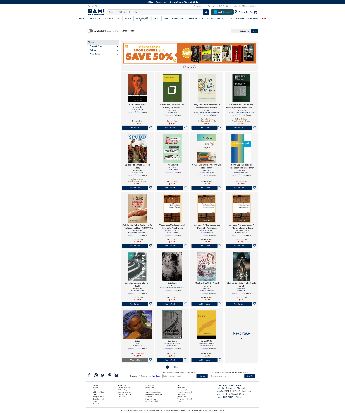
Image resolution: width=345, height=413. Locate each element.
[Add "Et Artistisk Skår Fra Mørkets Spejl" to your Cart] (241, 304)
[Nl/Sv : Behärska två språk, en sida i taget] (207, 148)
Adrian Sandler (248, 112)
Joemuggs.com (184, 410)
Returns (180, 401)
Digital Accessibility (152, 401)
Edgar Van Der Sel (207, 172)
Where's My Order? (184, 399)
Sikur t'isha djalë (137, 104)
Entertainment (98, 399)
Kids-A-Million (98, 392)
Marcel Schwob (167, 288)
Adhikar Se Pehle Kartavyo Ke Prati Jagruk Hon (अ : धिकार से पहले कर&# (137, 226)
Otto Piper (173, 346)
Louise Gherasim (207, 290)
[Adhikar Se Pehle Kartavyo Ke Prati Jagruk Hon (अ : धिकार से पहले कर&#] (137, 208)
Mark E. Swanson (237, 112)
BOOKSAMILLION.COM (169, 410)
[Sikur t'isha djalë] (137, 88)
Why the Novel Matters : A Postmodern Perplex (207, 106)
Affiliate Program (124, 390)
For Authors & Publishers (154, 394)
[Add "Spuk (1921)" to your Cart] (207, 360)
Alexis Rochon (173, 232)
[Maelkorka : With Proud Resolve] (207, 266)
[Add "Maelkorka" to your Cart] (207, 304)
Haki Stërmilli (138, 109)
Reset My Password (184, 392)
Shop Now (189, 67)
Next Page (241, 335)
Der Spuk (172, 341)
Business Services (124, 392)
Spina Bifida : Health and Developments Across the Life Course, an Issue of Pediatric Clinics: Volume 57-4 (241, 106)
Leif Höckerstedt (242, 172)
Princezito (138, 346)
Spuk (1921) (207, 341)
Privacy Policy (219, 410)
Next (176, 367)
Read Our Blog (150, 399)
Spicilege (172, 283)
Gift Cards (223, 6)
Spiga (137, 341)
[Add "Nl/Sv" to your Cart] (207, 188)
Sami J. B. (242, 290)
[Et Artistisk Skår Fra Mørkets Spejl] (241, 266)
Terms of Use (196, 410)
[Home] (95, 12)
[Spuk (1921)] (207, 324)
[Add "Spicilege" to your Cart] (172, 304)
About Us (148, 390)
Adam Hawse (138, 172)
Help (235, 6)
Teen (95, 394)
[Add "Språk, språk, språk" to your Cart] (241, 188)
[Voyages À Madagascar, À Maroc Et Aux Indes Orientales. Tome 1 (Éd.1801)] (172, 208)
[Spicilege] (172, 266)
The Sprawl (172, 164)
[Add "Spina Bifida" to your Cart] (241, 128)
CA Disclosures (207, 410)
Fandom (96, 403)
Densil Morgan (138, 290)
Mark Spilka (173, 112)
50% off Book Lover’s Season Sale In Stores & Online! (174, 2)
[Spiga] (137, 324)
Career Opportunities (153, 392)
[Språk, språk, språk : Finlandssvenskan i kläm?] (241, 148)
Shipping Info (182, 397)
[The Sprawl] (172, 148)
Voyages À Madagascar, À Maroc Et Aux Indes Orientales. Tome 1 (207, 226)
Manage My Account (184, 390)
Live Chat (155, 376)
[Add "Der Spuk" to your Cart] (172, 360)
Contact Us (149, 397)
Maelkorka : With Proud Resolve (207, 284)
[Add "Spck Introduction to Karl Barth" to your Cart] (137, 304)
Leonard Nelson (207, 346)
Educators (198, 6)
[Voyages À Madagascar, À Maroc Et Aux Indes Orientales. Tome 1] (207, 208)
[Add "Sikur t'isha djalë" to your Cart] (137, 128)
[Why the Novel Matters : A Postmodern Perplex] (207, 88)
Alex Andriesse (178, 288)
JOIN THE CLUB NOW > (229, 397)
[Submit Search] (206, 12)
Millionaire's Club (249, 6)
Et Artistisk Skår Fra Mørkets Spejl (241, 284)
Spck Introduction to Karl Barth (137, 284)
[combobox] (160, 12)
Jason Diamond (173, 169)
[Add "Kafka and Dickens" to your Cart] (172, 128)
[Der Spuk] (172, 324)
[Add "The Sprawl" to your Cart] (172, 188)
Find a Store (149, 388)
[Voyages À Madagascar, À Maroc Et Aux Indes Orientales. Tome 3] (241, 208)
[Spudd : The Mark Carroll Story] (137, 148)
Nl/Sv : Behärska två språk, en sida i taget (207, 166)
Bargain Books (98, 397)
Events (211, 6)
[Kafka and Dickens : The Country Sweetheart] (172, 88)
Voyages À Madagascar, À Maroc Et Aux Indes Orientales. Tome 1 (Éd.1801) (172, 226)
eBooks (96, 390)
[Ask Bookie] (222, 12)
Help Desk (181, 388)
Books (95, 388)
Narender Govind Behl (138, 232)
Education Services (125, 394)
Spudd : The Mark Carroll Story (137, 166)
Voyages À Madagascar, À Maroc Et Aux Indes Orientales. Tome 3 (241, 226)
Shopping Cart (182, 394)
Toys (95, 401)
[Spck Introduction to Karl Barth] (137, 266)
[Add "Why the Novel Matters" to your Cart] (207, 128)
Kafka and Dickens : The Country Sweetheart (172, 106)
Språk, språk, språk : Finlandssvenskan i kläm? (241, 166)
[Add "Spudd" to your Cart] (137, 188)
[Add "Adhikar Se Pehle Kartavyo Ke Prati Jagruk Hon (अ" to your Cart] (137, 246)
